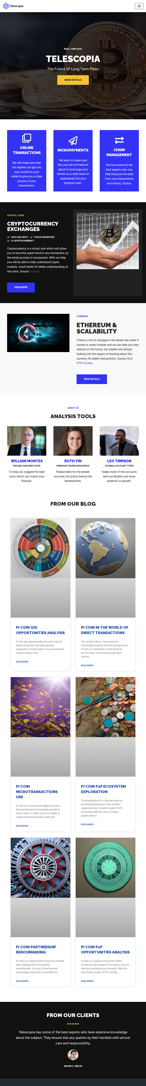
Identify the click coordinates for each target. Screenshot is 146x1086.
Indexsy (35, 271)
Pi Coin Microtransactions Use (37, 791)
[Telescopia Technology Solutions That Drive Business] (13, 6)
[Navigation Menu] (139, 6)
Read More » (23, 662)
